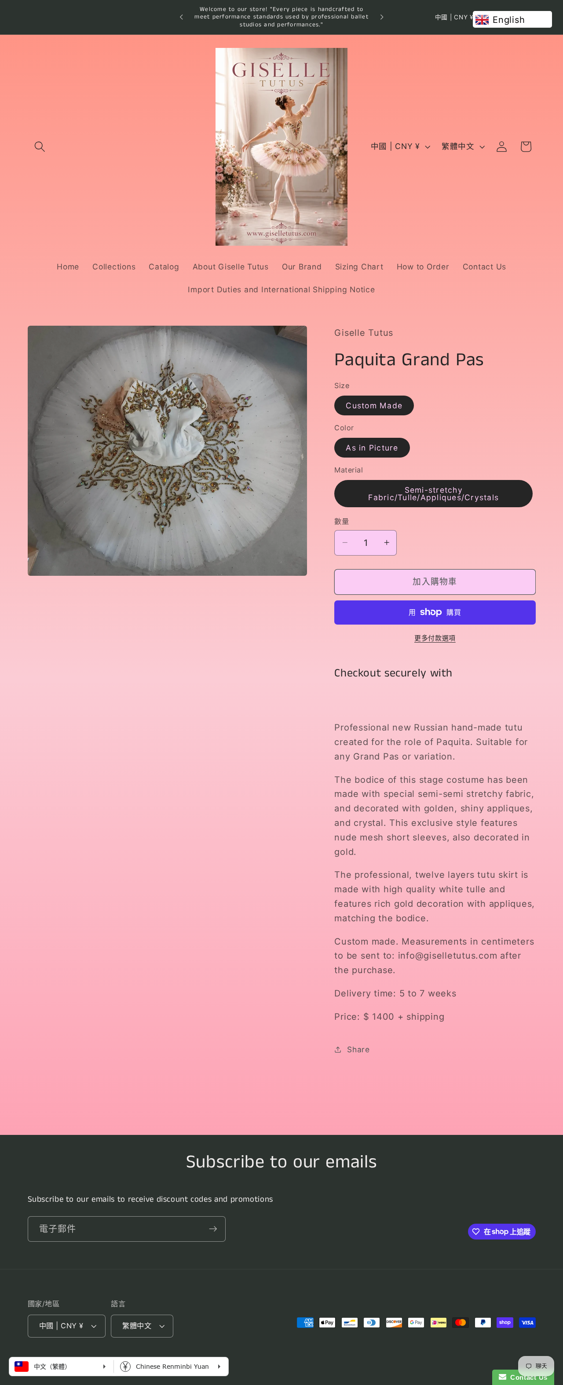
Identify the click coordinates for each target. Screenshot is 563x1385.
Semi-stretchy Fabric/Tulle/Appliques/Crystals (433, 493)
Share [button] (358, 1049)
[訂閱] (213, 1228)
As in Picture (372, 447)
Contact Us (527, 1377)
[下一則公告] (381, 17)
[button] (40, 147)
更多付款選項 (435, 637)
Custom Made (374, 405)
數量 (341, 521)
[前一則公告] (181, 17)
